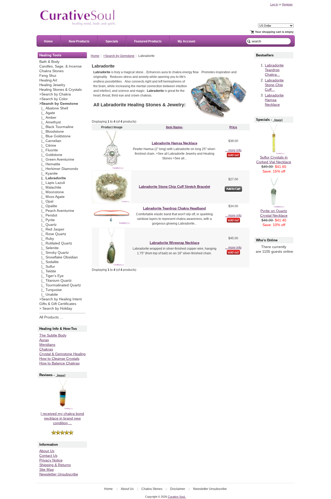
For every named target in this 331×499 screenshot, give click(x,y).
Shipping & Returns (55, 465)
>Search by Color (53, 99)
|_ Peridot (48, 215)
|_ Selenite (49, 248)
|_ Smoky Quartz (54, 253)
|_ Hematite (49, 164)
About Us (46, 451)
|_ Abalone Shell (53, 108)
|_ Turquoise (50, 290)
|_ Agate (47, 113)
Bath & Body (49, 62)
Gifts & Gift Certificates (57, 304)
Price (233, 127)
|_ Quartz (48, 225)
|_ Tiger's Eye (51, 276)
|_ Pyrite (47, 220)
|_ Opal (46, 201)
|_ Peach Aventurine (56, 211)
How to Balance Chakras (59, 363)
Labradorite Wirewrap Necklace (174, 243)
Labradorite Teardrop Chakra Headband (174, 208)
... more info (233, 150)
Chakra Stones (51, 71)
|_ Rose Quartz (52, 234)
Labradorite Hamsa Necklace (174, 143)
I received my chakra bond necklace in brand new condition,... (62, 418)
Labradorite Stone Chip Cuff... (274, 85)
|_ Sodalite (49, 262)
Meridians (47, 345)
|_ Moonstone (51, 192)
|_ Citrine (47, 145)
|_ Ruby (46, 239)
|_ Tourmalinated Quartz (60, 285)
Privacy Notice (51, 460)
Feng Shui (47, 76)
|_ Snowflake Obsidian (58, 257)
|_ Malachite (50, 187)
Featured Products (148, 41)
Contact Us (48, 456)
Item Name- (174, 127)
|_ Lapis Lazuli (52, 183)
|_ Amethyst (50, 122)
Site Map (46, 470)
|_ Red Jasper (51, 229)
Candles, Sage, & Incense (60, 66)
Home (48, 41)
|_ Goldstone (50, 155)
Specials (112, 41)
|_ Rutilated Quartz (55, 243)
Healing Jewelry (52, 85)
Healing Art (48, 80)
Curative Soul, (177, 496)
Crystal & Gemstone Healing (62, 354)
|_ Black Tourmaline (56, 127)
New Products (79, 41)
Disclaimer (177, 489)
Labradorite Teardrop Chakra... (274, 70)
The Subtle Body (52, 335)
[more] (60, 375)
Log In (274, 4)
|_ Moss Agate (52, 197)
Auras (44, 340)
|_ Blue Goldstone (55, 136)
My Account (186, 41)
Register (287, 4)
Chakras (46, 349)
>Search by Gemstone (118, 55)
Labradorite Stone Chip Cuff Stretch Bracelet (174, 187)
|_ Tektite (47, 271)
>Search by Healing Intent (60, 299)
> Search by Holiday (55, 308)
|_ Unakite (48, 294)
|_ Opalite (48, 206)
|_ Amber (47, 118)
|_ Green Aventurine (56, 159)
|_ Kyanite (48, 173)
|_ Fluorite (48, 150)
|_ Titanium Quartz (55, 280)
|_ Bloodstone (51, 131)
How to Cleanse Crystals (59, 359)
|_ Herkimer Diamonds (58, 169)
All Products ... (51, 317)
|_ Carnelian (50, 141)
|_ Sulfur (47, 267)
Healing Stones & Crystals (60, 90)
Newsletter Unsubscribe (58, 474)
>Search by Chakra (55, 94)
